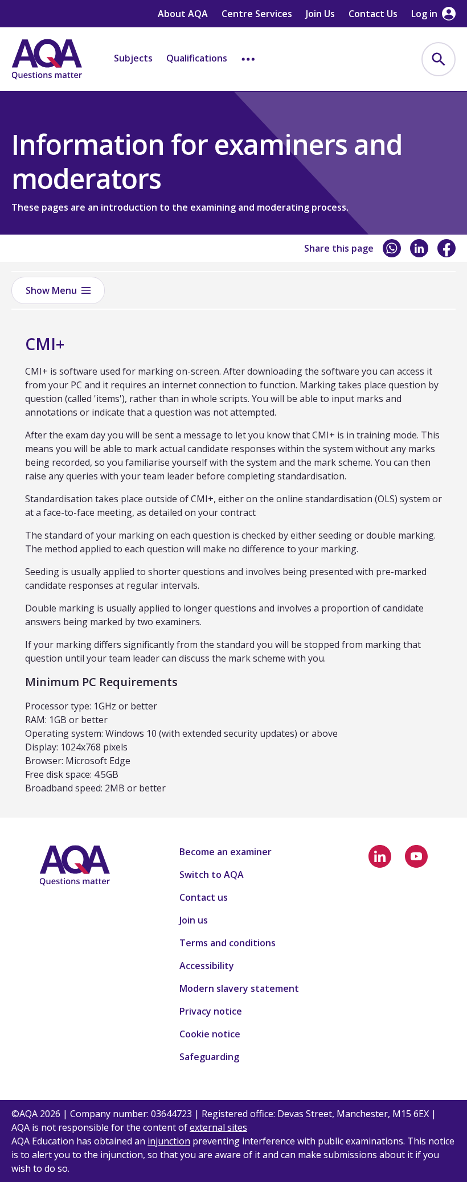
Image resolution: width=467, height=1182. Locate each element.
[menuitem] (438, 59)
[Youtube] (416, 856)
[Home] (46, 59)
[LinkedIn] (419, 248)
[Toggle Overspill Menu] (248, 59)
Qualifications (196, 58)
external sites (218, 1127)
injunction (169, 1141)
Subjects (133, 58)
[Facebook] (446, 248)
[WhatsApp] (392, 248)
